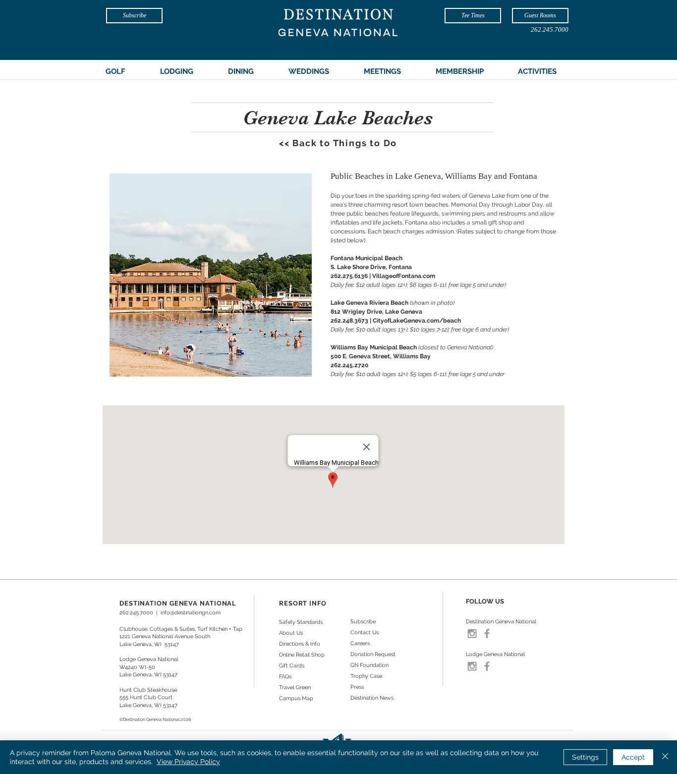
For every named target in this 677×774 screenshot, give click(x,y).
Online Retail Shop (302, 655)
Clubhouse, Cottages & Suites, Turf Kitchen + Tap (180, 629)
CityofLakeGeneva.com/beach (417, 320)
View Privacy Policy (188, 762)
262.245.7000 (136, 612)
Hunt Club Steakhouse (148, 690)
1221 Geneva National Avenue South (164, 636)
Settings (585, 757)
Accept (633, 757)
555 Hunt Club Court (145, 697)
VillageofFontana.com (403, 276)
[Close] (665, 757)
